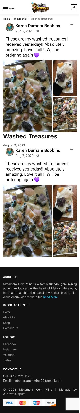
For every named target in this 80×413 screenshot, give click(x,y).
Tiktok (7, 360)
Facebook (9, 344)
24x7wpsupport (14, 394)
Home (6, 18)
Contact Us (10, 328)
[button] (73, 7)
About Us (9, 317)
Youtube (8, 354)
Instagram (10, 349)
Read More (50, 297)
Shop (6, 322)
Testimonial (20, 18)
